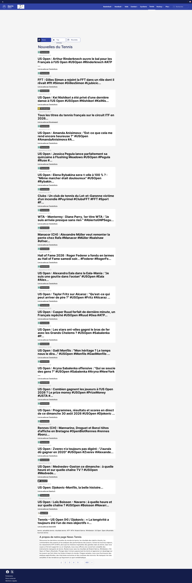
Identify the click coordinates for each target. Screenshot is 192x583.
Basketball (107, 7)
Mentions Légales (11, 581)
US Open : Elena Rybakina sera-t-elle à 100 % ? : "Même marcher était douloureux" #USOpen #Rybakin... (72, 178)
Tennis (151, 6)
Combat (134, 7)
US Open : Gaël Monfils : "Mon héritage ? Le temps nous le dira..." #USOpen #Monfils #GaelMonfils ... (74, 352)
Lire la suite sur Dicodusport (48, 122)
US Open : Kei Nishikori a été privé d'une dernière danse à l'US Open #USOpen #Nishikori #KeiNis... (73, 99)
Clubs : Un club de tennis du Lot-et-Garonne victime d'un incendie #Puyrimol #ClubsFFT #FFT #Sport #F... (76, 199)
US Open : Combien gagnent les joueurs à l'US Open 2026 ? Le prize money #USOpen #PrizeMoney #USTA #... (75, 392)
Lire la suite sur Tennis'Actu (47, 69)
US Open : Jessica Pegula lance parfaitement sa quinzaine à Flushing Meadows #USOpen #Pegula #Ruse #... (74, 157)
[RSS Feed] (3, 2)
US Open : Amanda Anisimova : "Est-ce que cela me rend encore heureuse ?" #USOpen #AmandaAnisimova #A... (75, 136)
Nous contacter (11, 578)
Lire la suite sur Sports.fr (46, 491)
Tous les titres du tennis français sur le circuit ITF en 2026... (76, 116)
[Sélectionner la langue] (189, 2)
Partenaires (9, 576)
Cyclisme (143, 7)
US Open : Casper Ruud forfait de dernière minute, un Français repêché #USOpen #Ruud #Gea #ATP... (76, 313)
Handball (118, 7)
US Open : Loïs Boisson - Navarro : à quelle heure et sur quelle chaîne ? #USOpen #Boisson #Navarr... (75, 503)
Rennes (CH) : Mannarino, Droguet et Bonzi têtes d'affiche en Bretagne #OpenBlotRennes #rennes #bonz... (73, 431)
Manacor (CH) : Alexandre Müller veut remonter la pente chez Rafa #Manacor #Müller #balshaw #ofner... (74, 238)
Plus (167, 7)
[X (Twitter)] (12, 572)
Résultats (74, 40)
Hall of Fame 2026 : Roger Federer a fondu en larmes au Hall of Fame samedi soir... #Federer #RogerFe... (76, 257)
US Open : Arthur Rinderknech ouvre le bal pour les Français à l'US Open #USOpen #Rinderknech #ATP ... (75, 62)
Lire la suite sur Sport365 (47, 527)
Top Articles (59, 40)
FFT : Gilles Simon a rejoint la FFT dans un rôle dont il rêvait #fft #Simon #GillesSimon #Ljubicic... (76, 81)
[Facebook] (8, 572)
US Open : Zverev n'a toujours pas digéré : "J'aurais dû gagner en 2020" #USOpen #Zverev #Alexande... (76, 450)
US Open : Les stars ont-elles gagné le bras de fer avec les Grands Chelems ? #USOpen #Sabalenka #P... (74, 333)
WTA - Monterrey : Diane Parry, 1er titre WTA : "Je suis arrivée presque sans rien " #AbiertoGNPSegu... (76, 218)
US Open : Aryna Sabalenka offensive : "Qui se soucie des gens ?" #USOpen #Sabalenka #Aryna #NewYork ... (76, 371)
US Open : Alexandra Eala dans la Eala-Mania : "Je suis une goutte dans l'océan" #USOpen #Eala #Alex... (73, 276)
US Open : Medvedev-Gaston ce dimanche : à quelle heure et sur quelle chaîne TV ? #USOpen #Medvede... (75, 470)
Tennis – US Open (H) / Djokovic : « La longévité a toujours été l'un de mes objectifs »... (73, 521)
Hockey (159, 7)
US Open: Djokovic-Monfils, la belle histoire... (70, 487)
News (44, 40)
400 (87, 562)
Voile (126, 7)
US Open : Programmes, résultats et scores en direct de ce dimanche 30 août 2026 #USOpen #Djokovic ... (76, 411)
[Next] (92, 562)
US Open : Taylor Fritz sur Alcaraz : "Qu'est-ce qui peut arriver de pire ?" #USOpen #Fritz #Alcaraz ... (74, 295)
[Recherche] (174, 6)
